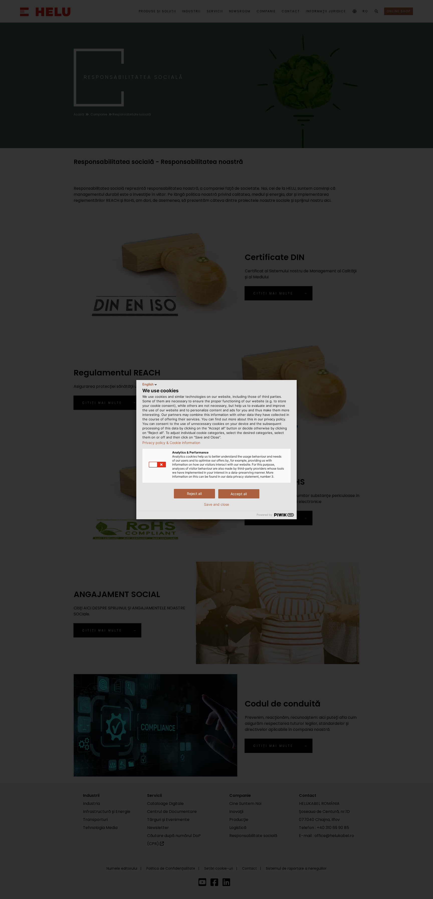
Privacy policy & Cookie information (171, 443)
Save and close (216, 504)
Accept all (239, 494)
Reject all (194, 493)
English (148, 384)
